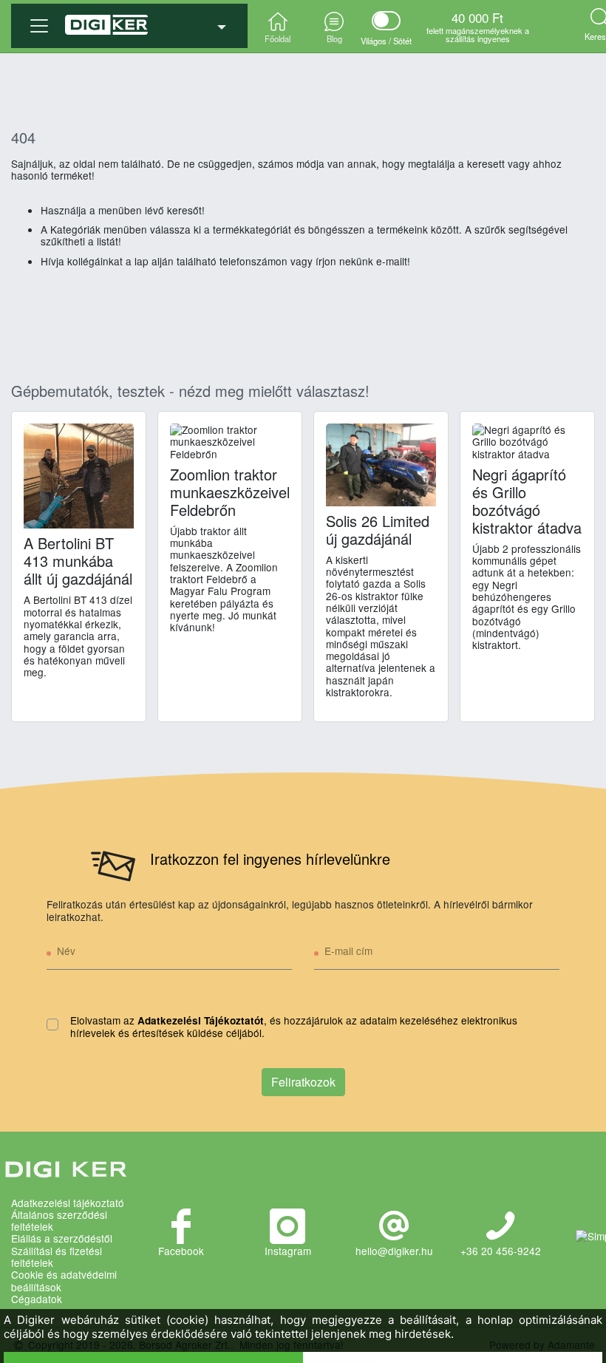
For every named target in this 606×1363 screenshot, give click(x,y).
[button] (129, 20)
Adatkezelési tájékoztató (67, 1203)
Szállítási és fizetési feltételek (56, 1257)
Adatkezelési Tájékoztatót (200, 1020)
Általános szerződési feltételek (59, 1221)
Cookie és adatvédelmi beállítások (64, 1280)
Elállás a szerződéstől (61, 1238)
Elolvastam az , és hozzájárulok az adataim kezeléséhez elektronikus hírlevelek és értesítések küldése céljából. (293, 1027)
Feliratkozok (303, 1081)
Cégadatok (36, 1299)
